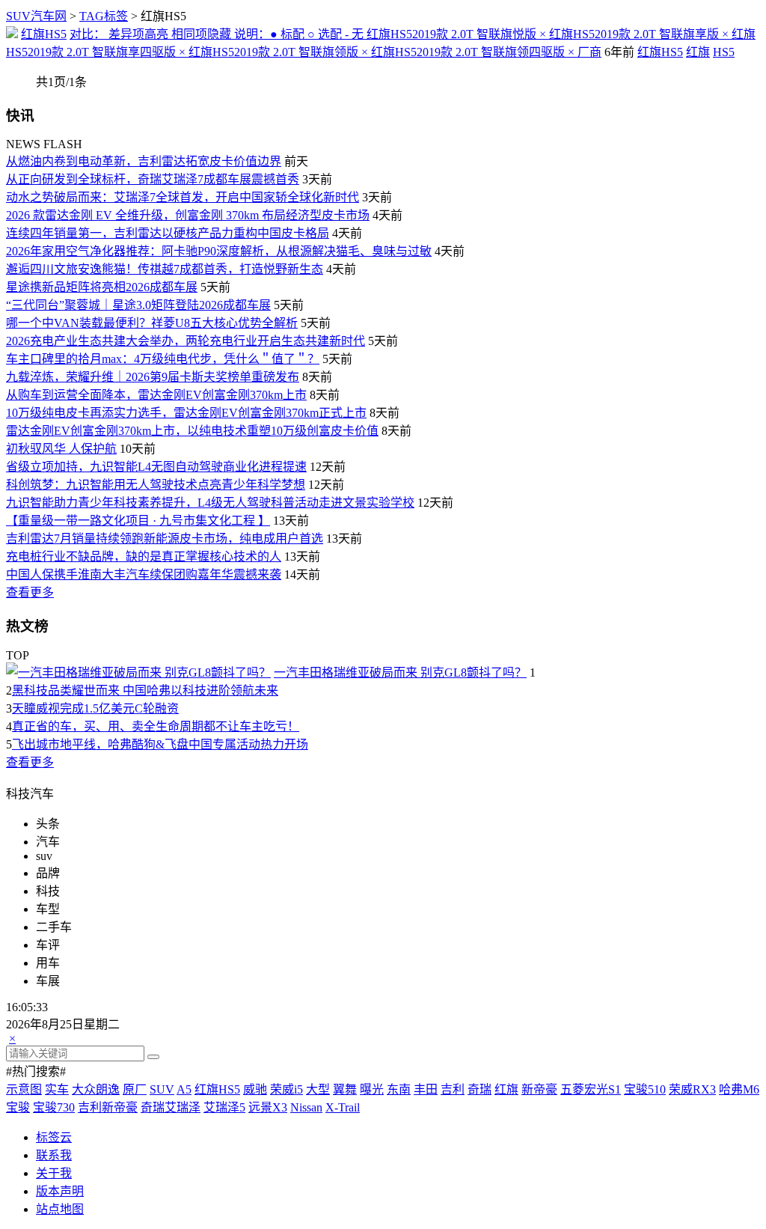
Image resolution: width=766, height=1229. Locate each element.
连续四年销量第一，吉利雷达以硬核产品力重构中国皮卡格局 (167, 233)
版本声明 (60, 1191)
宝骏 (18, 1107)
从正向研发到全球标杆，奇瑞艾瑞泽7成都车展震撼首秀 (152, 179)
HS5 (724, 52)
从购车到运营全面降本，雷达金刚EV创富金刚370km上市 (156, 394)
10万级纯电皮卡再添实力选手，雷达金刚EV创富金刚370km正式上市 (186, 412)
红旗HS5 (44, 34)
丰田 (426, 1089)
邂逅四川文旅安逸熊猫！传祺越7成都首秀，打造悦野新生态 (164, 269)
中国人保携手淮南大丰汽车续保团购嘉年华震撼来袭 (143, 574)
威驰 (255, 1089)
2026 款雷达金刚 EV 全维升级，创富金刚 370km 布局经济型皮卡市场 (188, 215)
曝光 (372, 1089)
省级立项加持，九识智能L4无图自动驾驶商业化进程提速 (156, 466)
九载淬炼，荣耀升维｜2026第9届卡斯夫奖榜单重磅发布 (152, 376)
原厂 (135, 1089)
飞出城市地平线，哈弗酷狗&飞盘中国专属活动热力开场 (160, 744)
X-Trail (342, 1107)
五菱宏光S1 (590, 1089)
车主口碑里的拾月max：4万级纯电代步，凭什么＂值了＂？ (162, 359)
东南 (399, 1089)
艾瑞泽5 (224, 1107)
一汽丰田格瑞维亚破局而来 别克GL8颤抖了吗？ (400, 672)
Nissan (306, 1107)
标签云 (54, 1137)
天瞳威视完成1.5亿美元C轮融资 (95, 708)
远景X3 (267, 1107)
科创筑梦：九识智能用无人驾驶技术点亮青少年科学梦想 (155, 484)
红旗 (698, 52)
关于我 (54, 1173)
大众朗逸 (96, 1089)
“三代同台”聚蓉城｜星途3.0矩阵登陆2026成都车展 (138, 305)
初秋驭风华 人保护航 (61, 448)
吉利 (453, 1089)
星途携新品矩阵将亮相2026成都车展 (101, 287)
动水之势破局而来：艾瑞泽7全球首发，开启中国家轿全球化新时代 (182, 197)
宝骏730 (54, 1107)
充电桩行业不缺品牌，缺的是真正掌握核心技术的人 (143, 556)
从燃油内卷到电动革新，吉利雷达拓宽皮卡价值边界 (143, 161)
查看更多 (30, 592)
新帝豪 (539, 1089)
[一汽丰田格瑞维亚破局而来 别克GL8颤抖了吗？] (138, 672)
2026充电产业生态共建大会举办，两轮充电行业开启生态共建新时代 (185, 341)
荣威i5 (286, 1089)
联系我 (54, 1155)
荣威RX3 (692, 1089)
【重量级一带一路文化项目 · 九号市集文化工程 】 (138, 520)
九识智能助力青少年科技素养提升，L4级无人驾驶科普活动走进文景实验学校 (210, 502)
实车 (57, 1089)
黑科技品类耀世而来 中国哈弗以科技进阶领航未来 (145, 690)
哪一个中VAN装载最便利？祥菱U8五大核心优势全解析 (152, 323)
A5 (184, 1089)
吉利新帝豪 (108, 1107)
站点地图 (60, 1209)
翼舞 (345, 1089)
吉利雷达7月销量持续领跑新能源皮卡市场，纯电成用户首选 (164, 538)
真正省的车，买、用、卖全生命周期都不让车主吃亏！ (155, 726)
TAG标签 (103, 16)
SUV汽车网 (36, 16)
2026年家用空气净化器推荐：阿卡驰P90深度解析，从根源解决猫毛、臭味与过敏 (219, 251)
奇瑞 (479, 1089)
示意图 (24, 1089)
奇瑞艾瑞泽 (170, 1107)
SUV (162, 1089)
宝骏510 (645, 1089)
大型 (318, 1089)
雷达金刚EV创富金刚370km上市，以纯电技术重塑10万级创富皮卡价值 (192, 430)
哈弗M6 (739, 1089)
